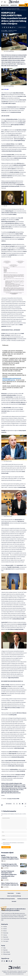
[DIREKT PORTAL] (14, 2)
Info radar (6, 89)
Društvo (23, 864)
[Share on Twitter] (6, 27)
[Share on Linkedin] (10, 27)
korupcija (9, 798)
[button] (26, 5)
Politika (15, 30)
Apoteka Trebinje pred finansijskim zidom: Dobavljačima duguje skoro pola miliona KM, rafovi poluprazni (9, 874)
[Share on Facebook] (4, 27)
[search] (22, 2)
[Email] (22, 804)
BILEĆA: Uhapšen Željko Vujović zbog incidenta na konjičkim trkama (10, 857)
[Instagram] (9, 961)
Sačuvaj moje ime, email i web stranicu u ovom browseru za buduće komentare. (13, 843)
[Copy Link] (12, 27)
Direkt (6, 30)
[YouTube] (7, 961)
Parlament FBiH (15, 798)
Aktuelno (10, 30)
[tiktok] (11, 961)
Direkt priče (24, 857)
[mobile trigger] (2, 2)
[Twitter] (4, 961)
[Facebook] (2, 961)
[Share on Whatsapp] (8, 27)
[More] (14, 27)
